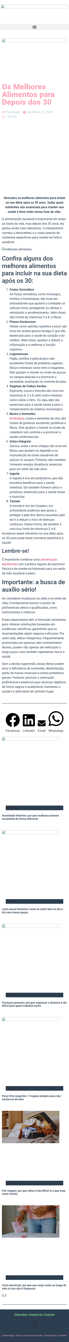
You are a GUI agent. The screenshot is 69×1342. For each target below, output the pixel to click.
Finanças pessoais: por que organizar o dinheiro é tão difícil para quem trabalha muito (34, 1004)
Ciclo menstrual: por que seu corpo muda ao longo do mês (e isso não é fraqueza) (34, 1287)
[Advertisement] (34, 157)
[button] (34, 27)
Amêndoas (17, 418)
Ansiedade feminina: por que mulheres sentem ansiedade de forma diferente (30, 817)
